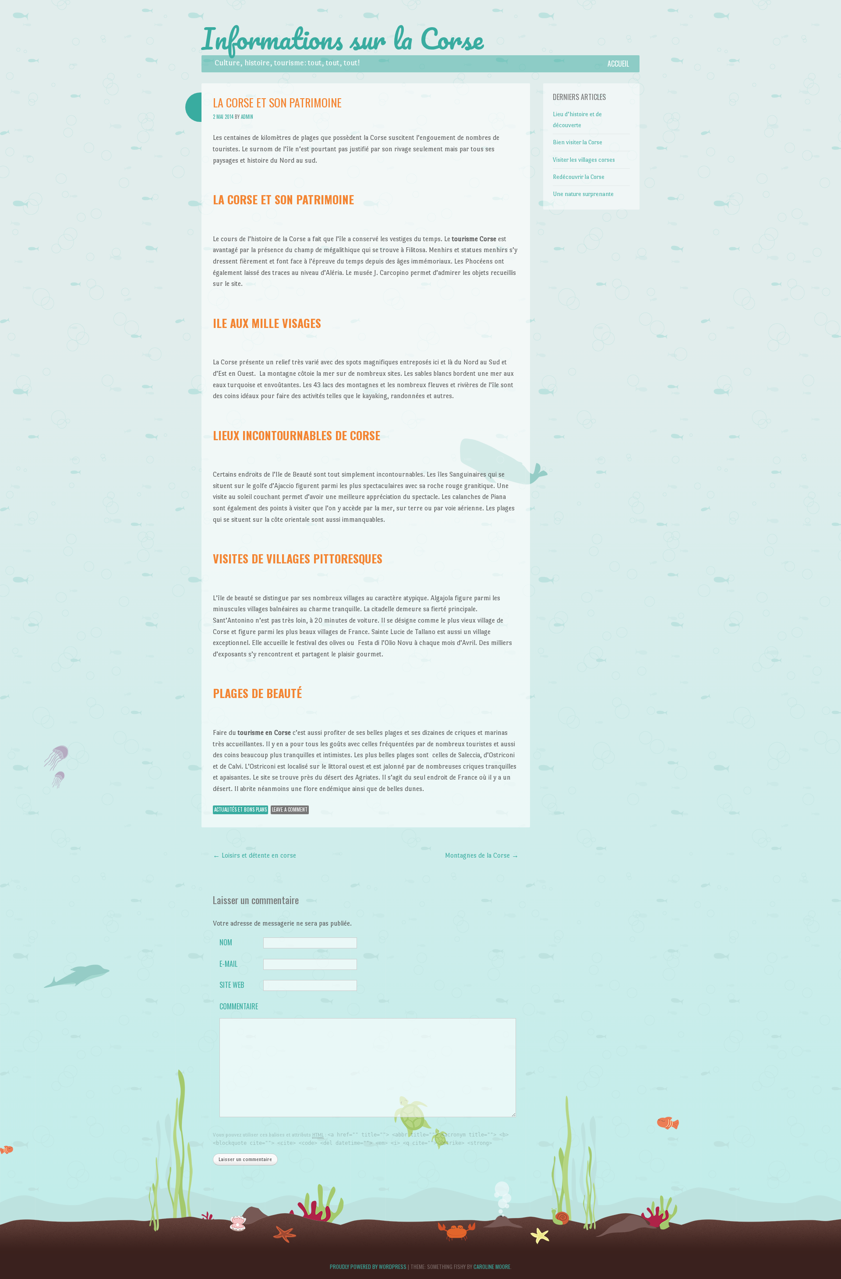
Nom (225, 942)
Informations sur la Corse (342, 38)
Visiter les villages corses (584, 160)
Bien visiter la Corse (577, 142)
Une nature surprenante (583, 194)
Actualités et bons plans (240, 809)
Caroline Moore (492, 1266)
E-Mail (228, 963)
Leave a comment (289, 809)
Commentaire (238, 1006)
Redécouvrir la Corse (578, 177)
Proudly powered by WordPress (368, 1266)
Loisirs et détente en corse (254, 855)
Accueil (618, 63)
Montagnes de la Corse (482, 855)
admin (247, 116)
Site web (231, 985)
